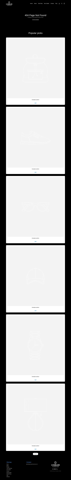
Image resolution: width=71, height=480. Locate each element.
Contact (52, 3)
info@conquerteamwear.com (32, 464)
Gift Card (8, 476)
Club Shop (40, 3)
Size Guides (46, 3)
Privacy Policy (9, 472)
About (35, 3)
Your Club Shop (9, 468)
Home (31, 3)
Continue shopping (35, 19)
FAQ (56, 3)
